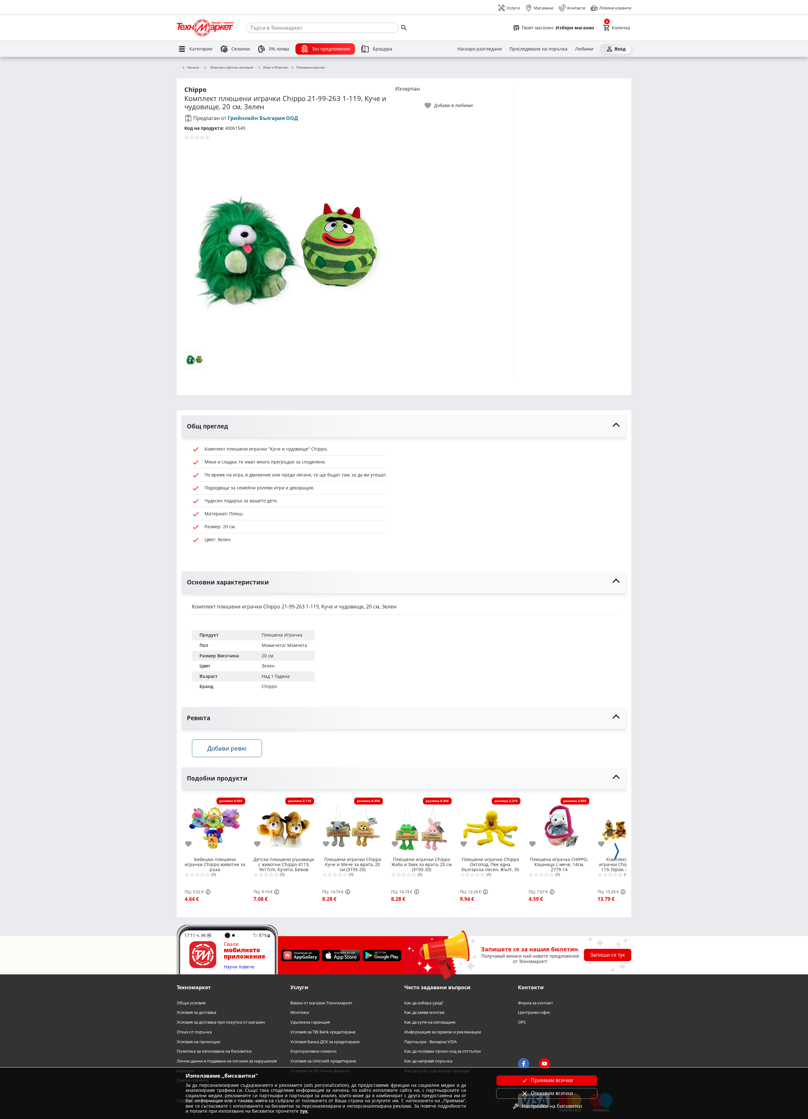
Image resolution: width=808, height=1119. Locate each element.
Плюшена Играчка (282, 635)
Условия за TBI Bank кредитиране (322, 1032)
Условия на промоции (198, 1041)
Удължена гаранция (310, 1022)
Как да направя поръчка (428, 1061)
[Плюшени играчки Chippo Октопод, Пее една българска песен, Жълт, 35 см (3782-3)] (490, 825)
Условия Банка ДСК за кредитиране (324, 1041)
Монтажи (299, 1012)
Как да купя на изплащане (429, 1022)
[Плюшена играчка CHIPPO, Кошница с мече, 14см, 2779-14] (559, 825)
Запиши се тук (607, 955)
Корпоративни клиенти (313, 1051)
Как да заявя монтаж (424, 1012)
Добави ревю (227, 748)
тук (304, 1111)
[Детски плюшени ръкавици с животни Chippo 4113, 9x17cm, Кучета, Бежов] (284, 825)
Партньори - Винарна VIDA (430, 1041)
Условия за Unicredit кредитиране (323, 1061)
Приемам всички (552, 1080)
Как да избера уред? (423, 1003)
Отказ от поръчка (194, 1032)
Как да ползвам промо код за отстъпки (442, 1051)
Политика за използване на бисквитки (214, 1051)
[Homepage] (205, 28)
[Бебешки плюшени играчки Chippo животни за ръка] (215, 825)
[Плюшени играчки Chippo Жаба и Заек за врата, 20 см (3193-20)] (421, 825)
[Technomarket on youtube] (544, 1064)
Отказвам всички (552, 1093)
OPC (522, 1022)
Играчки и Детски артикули (232, 67)
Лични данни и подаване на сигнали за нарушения (227, 1061)
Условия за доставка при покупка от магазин (221, 1022)
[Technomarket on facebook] (523, 1064)
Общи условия (191, 1003)
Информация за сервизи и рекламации (442, 1032)
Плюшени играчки (310, 67)
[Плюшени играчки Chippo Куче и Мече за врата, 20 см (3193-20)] (352, 825)
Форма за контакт (535, 1003)
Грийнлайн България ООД (263, 118)
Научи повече (239, 967)
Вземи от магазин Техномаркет (321, 1003)
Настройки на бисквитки (552, 1106)
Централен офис (534, 1012)
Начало (193, 67)
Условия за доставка (196, 1012)
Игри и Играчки (275, 67)
